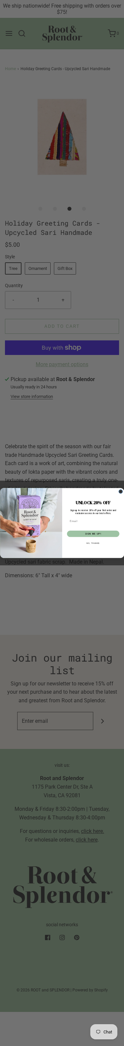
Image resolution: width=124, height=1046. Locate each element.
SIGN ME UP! (93, 533)
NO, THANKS (93, 543)
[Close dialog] (121, 492)
